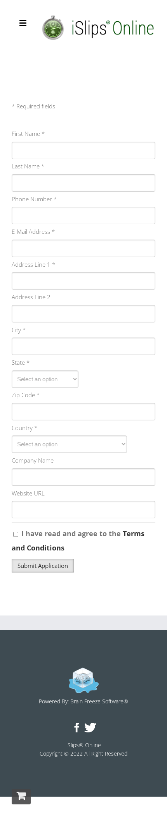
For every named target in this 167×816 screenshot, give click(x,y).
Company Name (33, 460)
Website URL (28, 493)
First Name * (28, 133)
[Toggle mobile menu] (23, 23)
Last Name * (28, 166)
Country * (24, 428)
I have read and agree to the (78, 540)
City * (19, 330)
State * (21, 362)
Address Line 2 (31, 297)
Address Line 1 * (33, 264)
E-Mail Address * (33, 231)
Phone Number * (34, 199)
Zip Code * (26, 395)
